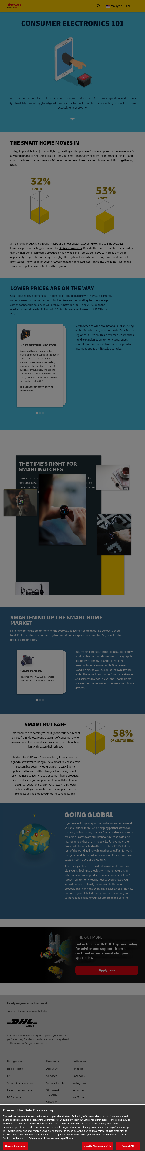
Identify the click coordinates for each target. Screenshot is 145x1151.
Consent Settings (15, 1146)
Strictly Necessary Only (97, 1146)
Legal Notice (66, 1138)
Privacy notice (51, 1138)
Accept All (128, 1146)
